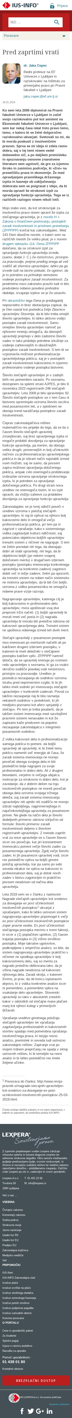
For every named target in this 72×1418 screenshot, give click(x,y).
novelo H (50, 217)
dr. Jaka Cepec (35, 65)
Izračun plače (10, 1282)
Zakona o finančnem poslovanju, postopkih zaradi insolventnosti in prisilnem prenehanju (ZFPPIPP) (35, 226)
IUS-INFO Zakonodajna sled (18, 1277)
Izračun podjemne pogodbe (18, 1308)
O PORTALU (10, 1322)
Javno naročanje (11, 1230)
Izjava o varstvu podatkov (17, 1345)
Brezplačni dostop (36, 1380)
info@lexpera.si (37, 1183)
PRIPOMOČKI (11, 1265)
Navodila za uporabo (14, 1350)
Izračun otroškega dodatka (17, 1292)
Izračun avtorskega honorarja (19, 1297)
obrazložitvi (16, 301)
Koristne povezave (13, 1318)
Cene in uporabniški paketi (17, 1330)
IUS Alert (7, 1272)
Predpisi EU (9, 1245)
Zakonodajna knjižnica (15, 1250)
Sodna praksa (10, 1219)
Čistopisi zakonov (12, 1209)
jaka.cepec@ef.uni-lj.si (41, 96)
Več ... (6, 1260)
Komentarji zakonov (13, 1214)
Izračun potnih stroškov (16, 1302)
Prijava (62, 6)
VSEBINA (8, 1202)
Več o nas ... (9, 1195)
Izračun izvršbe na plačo (16, 1287)
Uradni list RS (10, 1235)
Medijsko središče (12, 1255)
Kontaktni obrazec (12, 1368)
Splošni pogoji (10, 1340)
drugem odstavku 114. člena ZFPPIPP (30, 244)
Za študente (9, 1335)
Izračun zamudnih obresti (17, 1313)
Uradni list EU (10, 1240)
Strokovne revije (11, 1225)
